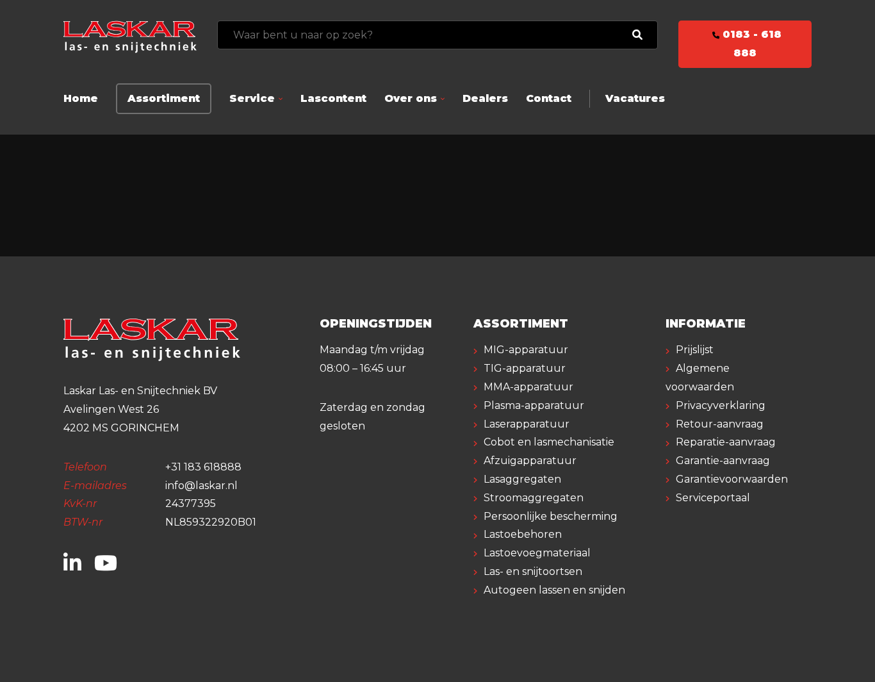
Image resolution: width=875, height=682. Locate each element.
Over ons (410, 98)
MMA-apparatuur (528, 387)
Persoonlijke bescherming (550, 516)
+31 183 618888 (203, 467)
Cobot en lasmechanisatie (549, 442)
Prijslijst (695, 350)
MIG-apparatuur (526, 350)
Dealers (485, 98)
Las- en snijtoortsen (533, 571)
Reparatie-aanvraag (726, 442)
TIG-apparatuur (525, 368)
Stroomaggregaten (534, 498)
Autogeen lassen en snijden (554, 590)
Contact (548, 98)
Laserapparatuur (526, 424)
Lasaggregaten (522, 479)
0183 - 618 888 (750, 43)
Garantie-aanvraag (723, 460)
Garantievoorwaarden (732, 479)
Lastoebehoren (523, 534)
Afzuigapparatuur (530, 460)
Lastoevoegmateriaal (537, 553)
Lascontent (333, 98)
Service (252, 98)
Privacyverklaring (720, 405)
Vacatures (635, 98)
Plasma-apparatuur (534, 405)
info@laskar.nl (201, 485)
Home (80, 98)
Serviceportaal (713, 498)
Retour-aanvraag (720, 424)
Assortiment (163, 98)
